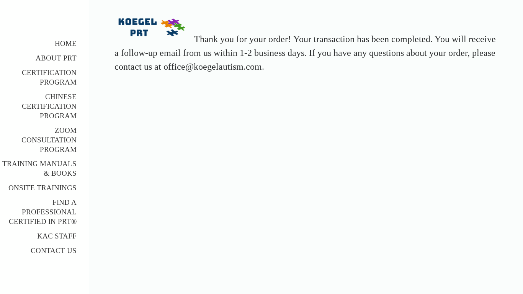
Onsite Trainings (42, 188)
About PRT (56, 58)
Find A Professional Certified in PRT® (43, 211)
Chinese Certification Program (49, 106)
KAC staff (57, 236)
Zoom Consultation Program (49, 140)
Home (66, 43)
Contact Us (54, 251)
